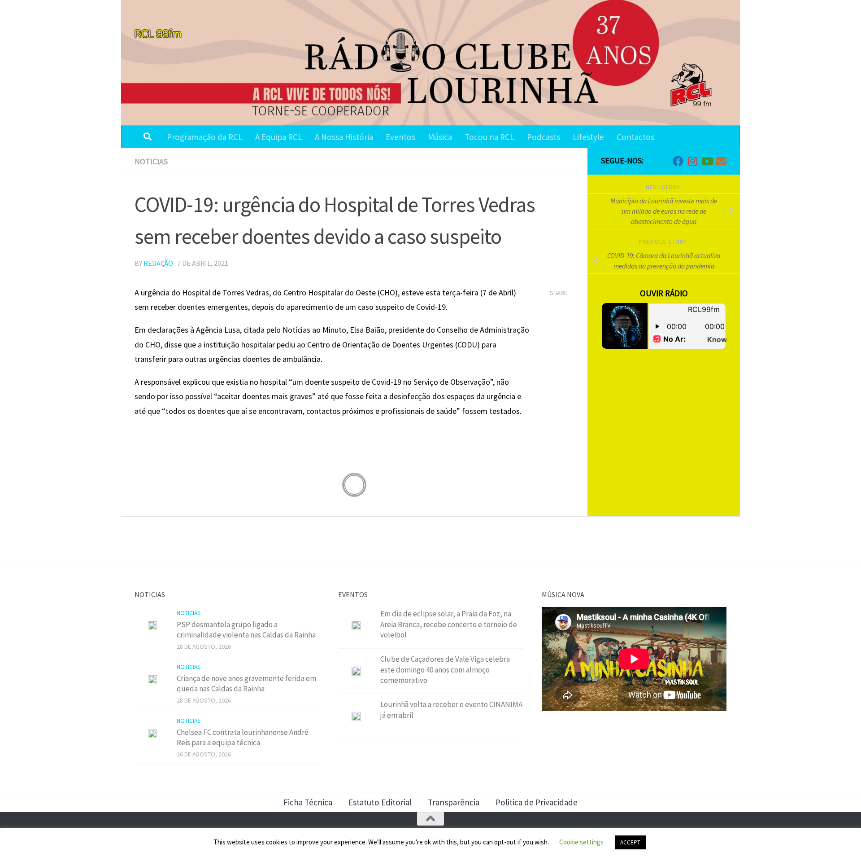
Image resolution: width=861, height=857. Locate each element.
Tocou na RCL (489, 137)
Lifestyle (588, 137)
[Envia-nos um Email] (721, 161)
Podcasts (543, 137)
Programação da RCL (205, 137)
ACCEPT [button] (630, 842)
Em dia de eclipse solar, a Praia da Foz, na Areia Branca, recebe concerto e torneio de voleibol (448, 624)
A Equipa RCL (278, 137)
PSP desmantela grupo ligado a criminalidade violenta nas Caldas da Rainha (246, 630)
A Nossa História (344, 137)
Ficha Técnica (307, 802)
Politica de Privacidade (537, 802)
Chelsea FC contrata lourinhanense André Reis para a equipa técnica (243, 737)
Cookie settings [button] (581, 842)
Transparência (453, 802)
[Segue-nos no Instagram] (692, 161)
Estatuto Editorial (380, 802)
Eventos (400, 137)
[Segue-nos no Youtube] (706, 161)
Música (440, 137)
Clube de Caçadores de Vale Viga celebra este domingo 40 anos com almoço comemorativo (445, 669)
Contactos (635, 137)
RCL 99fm (158, 33)
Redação (158, 263)
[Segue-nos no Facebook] (678, 161)
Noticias (151, 161)
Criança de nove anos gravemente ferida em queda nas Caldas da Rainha (246, 683)
